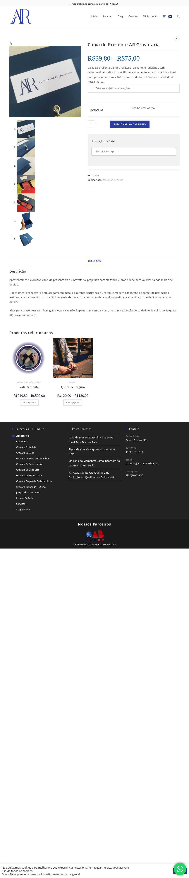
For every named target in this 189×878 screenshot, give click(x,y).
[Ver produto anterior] (177, 38)
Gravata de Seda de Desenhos (32, 458)
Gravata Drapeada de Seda (31, 487)
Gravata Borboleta (26, 447)
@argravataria (134, 475)
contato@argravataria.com (142, 463)
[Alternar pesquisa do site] (178, 16)
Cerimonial (22, 441)
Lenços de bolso (25, 498)
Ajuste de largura (73, 387)
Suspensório (23, 509)
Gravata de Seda (25, 382)
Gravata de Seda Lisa (27, 469)
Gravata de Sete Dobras (29, 475)
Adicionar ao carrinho (130, 124)
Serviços (118, 179)
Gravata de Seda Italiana (29, 464)
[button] (11, 43)
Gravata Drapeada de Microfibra (34, 481)
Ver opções (29, 402)
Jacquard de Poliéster (27, 492)
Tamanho (96, 110)
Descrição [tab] (94, 260)
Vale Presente (29, 387)
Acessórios (107, 179)
